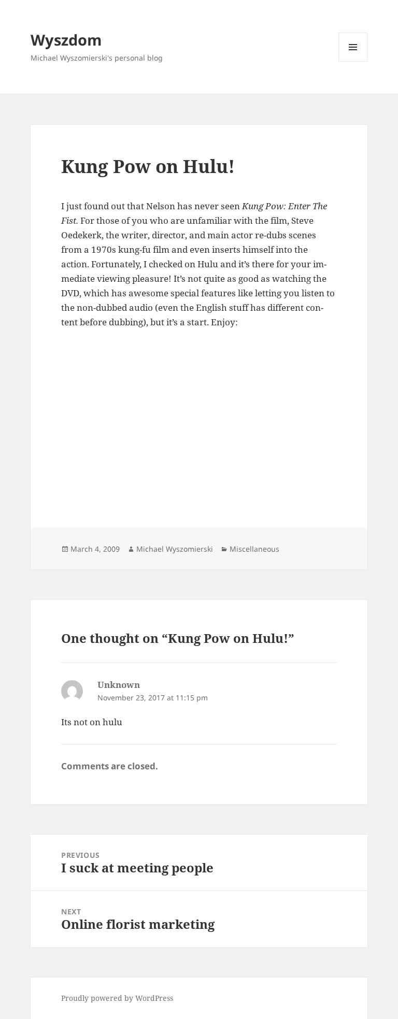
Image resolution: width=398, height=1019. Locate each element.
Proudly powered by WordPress (117, 998)
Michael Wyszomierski (174, 549)
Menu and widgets (353, 61)
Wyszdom (66, 40)
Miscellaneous (254, 549)
